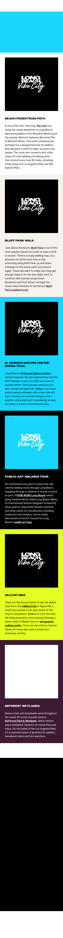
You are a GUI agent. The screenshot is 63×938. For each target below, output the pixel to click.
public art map (23, 522)
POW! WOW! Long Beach (31, 495)
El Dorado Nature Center (36, 373)
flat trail (41, 125)
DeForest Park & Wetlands (21, 721)
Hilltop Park (29, 606)
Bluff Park (37, 247)
